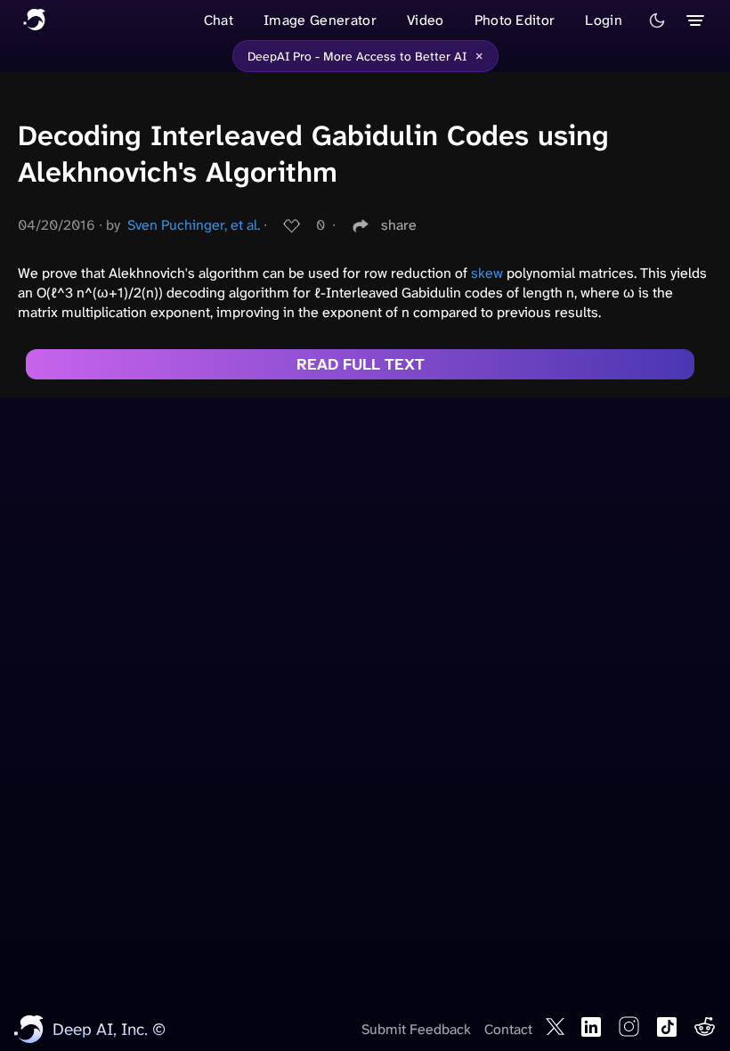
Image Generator (320, 20)
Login (603, 20)
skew (487, 273)
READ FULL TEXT (360, 364)
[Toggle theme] (657, 20)
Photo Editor (515, 20)
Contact (508, 1029)
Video (425, 20)
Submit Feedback (416, 1029)
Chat (218, 20)
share (399, 225)
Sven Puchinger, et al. (193, 225)
